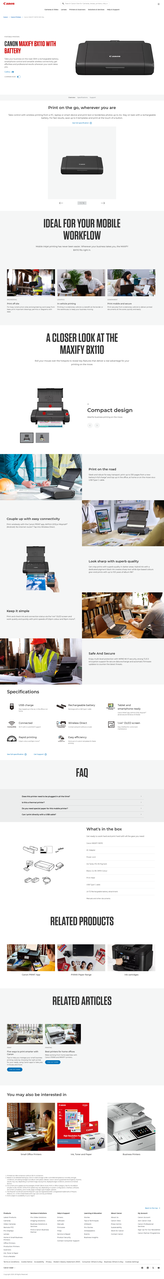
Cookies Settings (132, 1262)
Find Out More (14, 1069)
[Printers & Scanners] (86, 9)
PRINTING (48, 1047)
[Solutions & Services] (105, 9)
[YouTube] (159, 1268)
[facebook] (142, 1268)
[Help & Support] (120, 9)
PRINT (9, 1047)
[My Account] (158, 4)
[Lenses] (67, 9)
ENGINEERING (12, 299)
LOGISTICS (60, 299)
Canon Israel (9, 1268)
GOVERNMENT (112, 299)
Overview (71, 97)
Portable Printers (11, 37)
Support (93, 97)
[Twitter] (153, 1268)
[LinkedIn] (148, 1268)
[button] (61, 203)
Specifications (82, 97)
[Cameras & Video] (59, 9)
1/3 (88, 404)
